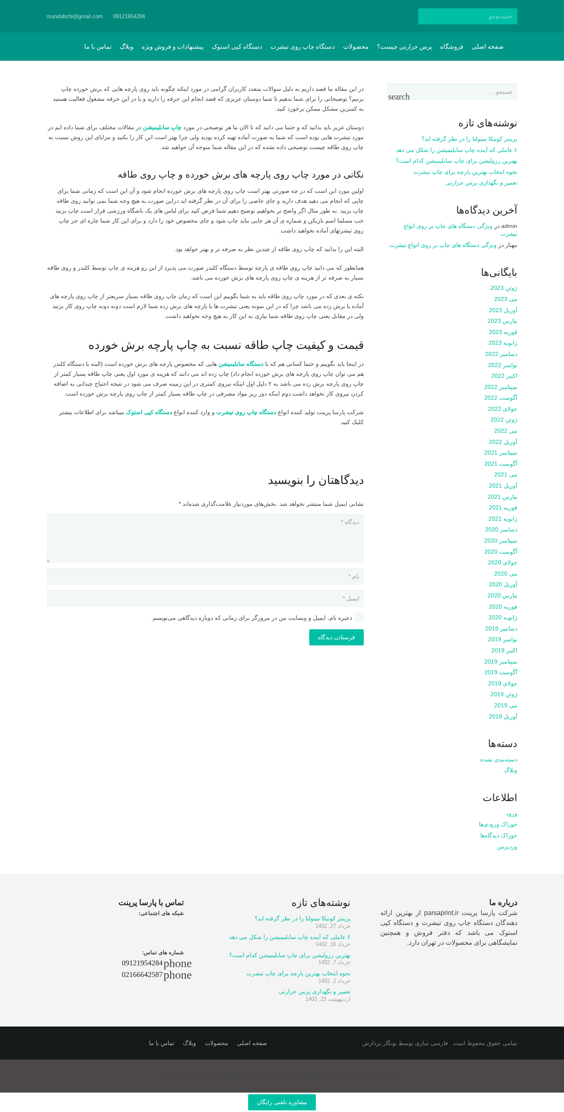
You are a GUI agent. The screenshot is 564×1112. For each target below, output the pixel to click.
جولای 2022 (502, 408)
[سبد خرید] (68, 47)
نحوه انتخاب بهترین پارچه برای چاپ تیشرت (465, 171)
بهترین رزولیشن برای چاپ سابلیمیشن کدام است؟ (456, 160)
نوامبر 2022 (502, 365)
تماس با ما (161, 1043)
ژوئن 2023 (504, 288)
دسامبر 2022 (501, 354)
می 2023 (505, 299)
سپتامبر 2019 (500, 661)
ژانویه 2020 (502, 617)
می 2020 (505, 573)
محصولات (216, 1043)
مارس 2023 (502, 321)
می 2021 (505, 474)
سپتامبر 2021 (500, 452)
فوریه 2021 (503, 507)
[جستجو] (426, 16)
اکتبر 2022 (504, 375)
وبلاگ (510, 770)
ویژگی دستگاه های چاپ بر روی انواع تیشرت (443, 245)
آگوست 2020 (500, 551)
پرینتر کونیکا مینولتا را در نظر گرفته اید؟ (469, 138)
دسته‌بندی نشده (498, 759)
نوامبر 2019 (502, 639)
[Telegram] (277, 16)
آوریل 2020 (503, 584)
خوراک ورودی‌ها (498, 824)
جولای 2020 (502, 562)
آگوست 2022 (500, 397)
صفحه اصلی (252, 1043)
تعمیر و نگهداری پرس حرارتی (481, 182)
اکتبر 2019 (504, 650)
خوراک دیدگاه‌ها (498, 835)
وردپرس (507, 846)
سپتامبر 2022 (500, 387)
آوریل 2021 (503, 485)
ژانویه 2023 (502, 342)
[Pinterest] (322, 16)
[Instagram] (263, 16)
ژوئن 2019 (504, 694)
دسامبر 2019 (501, 628)
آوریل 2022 (503, 442)
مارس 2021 (502, 496)
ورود (511, 813)
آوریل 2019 (503, 716)
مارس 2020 (502, 595)
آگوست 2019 (500, 672)
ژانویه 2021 (502, 518)
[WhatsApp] (248, 16)
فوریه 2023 (503, 332)
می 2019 (505, 705)
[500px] (292, 16)
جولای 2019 (502, 683)
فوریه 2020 (503, 606)
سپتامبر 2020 (500, 540)
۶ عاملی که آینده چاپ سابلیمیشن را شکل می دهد (456, 150)
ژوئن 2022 (504, 419)
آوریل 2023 (503, 310)
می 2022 (505, 430)
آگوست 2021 (500, 463)
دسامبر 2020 (501, 529)
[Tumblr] (307, 16)
